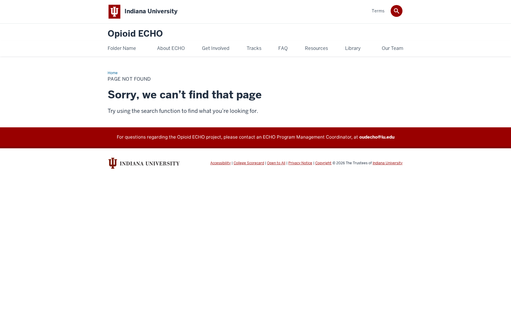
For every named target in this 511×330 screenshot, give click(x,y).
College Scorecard (249, 163)
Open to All (276, 163)
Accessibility (220, 163)
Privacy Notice (300, 163)
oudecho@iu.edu (376, 137)
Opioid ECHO (135, 34)
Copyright (323, 163)
